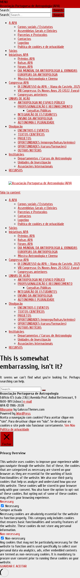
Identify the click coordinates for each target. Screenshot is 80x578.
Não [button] (72, 425)
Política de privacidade (14, 429)
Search (4, 10)
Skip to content (10, 192)
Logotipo (23, 43)
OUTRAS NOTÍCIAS (30, 150)
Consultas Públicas (39, 110)
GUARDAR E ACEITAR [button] (13, 566)
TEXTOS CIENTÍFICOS (31, 134)
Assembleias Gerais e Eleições (37, 31)
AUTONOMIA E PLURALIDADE (36, 122)
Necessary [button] (7, 502)
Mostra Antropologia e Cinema (38, 79)
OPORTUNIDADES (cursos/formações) (42, 146)
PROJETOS (24, 138)
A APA (13, 23)
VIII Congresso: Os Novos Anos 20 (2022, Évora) (48, 91)
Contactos (24, 39)
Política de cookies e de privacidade (41, 47)
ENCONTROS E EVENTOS (33, 130)
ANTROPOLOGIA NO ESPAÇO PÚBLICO (41, 103)
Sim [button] (66, 425)
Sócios (13, 51)
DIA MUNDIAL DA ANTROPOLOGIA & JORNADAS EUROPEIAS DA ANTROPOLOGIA (47, 73)
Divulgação (16, 126)
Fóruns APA (25, 67)
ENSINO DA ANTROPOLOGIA (35, 118)
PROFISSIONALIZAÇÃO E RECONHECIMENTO (45, 107)
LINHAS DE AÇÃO (19, 99)
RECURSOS (16, 170)
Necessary (12, 506)
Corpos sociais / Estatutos (35, 27)
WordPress (23, 413)
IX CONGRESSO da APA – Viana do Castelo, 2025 (49, 87)
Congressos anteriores (32, 95)
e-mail (27, 401)
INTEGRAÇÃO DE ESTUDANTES (37, 114)
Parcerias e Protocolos (32, 35)
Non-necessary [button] (10, 534)
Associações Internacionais (35, 166)
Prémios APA (26, 59)
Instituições (16, 154)
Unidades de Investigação (34, 162)
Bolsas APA (25, 63)
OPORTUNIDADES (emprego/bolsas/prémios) (46, 142)
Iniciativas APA (18, 55)
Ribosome (6, 409)
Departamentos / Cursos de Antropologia (45, 158)
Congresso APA (19, 83)
